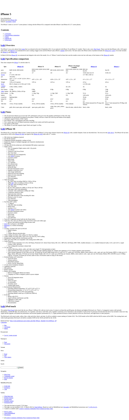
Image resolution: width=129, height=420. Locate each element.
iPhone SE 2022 (38, 134)
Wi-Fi (2, 84)
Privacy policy (8, 411)
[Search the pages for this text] (20, 368)
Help (5, 379)
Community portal (9, 376)
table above (111, 132)
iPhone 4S (94, 66)
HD (13, 183)
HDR (12, 156)
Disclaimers (7, 415)
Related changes (8, 398)
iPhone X (5, 52)
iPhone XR (14, 52)
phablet (62, 50)
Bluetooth (7, 225)
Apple (23, 49)
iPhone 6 (12, 50)
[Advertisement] (33, 6)
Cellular (3, 86)
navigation (9, 21)
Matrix (6, 328)
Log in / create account (10, 335)
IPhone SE (13, 20)
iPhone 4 (116, 66)
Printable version (9, 401)
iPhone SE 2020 (19, 134)
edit (3, 45)
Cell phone (7, 327)
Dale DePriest (38, 407)
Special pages (8, 399)
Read (5, 354)
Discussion (7, 344)
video (2, 91)
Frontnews (7, 387)
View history (7, 357)
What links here (8, 396)
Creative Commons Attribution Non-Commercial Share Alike (36, 408)
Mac (5, 325)
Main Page (7, 374)
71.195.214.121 (92, 407)
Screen (3, 74)
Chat (5, 389)
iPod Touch (97, 49)
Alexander (66, 407)
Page (5, 342)
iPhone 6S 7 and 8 (110, 50)
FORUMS (7, 386)
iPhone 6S (106, 55)
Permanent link (8, 402)
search (14, 21)
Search (2, 364)
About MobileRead (9, 413)
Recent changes (8, 377)
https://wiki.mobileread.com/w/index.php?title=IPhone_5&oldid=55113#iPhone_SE (33, 321)
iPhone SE (14, 55)
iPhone (16, 62)
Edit (5, 355)
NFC (5, 227)
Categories (4, 322)
